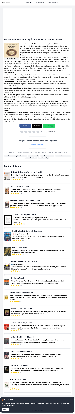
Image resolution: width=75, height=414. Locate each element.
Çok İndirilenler (40, 3)
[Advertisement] (37, 24)
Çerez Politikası (57, 403)
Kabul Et (5, 409)
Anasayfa (28, 3)
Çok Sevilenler (53, 3)
